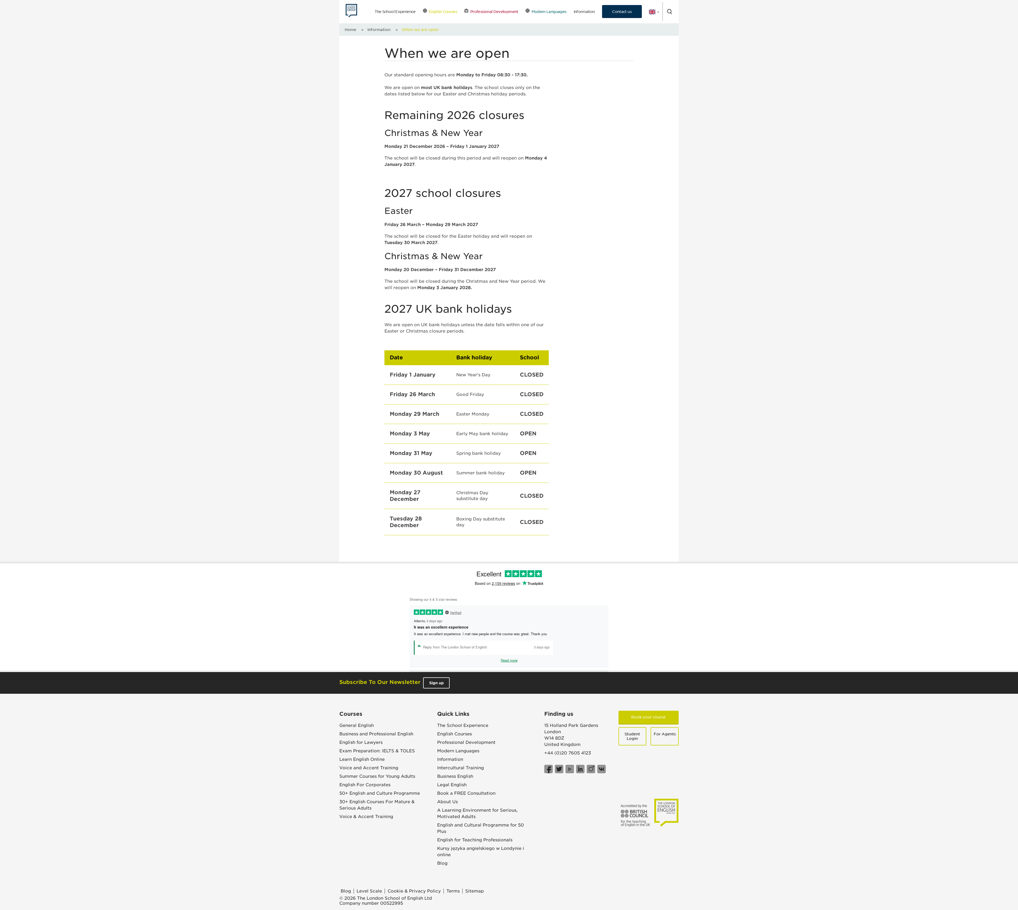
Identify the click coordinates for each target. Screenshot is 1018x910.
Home (350, 29)
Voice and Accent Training (368, 767)
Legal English (452, 784)
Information (584, 11)
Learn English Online (362, 759)
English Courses (442, 11)
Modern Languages (548, 11)
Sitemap (474, 891)
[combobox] (652, 12)
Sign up (436, 683)
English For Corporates (364, 784)
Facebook (548, 769)
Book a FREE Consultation (466, 793)
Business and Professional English (376, 733)
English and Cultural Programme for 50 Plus (480, 828)
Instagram (591, 769)
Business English (455, 776)
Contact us (621, 11)
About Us (447, 801)
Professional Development (493, 11)
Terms (453, 891)
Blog (442, 863)
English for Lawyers (361, 742)
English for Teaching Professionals (474, 839)
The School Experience (395, 11)
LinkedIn (580, 769)
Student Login (632, 736)
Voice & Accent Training (366, 816)
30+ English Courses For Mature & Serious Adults (377, 805)
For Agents (665, 734)
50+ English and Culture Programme (379, 793)
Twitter (559, 769)
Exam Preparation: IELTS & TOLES (377, 750)
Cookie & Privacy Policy (414, 891)
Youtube (569, 769)
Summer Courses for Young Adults (377, 776)
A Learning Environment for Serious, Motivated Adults (477, 813)
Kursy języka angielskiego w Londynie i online (480, 851)
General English (356, 725)
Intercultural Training (460, 767)
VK (601, 769)
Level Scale (369, 891)
